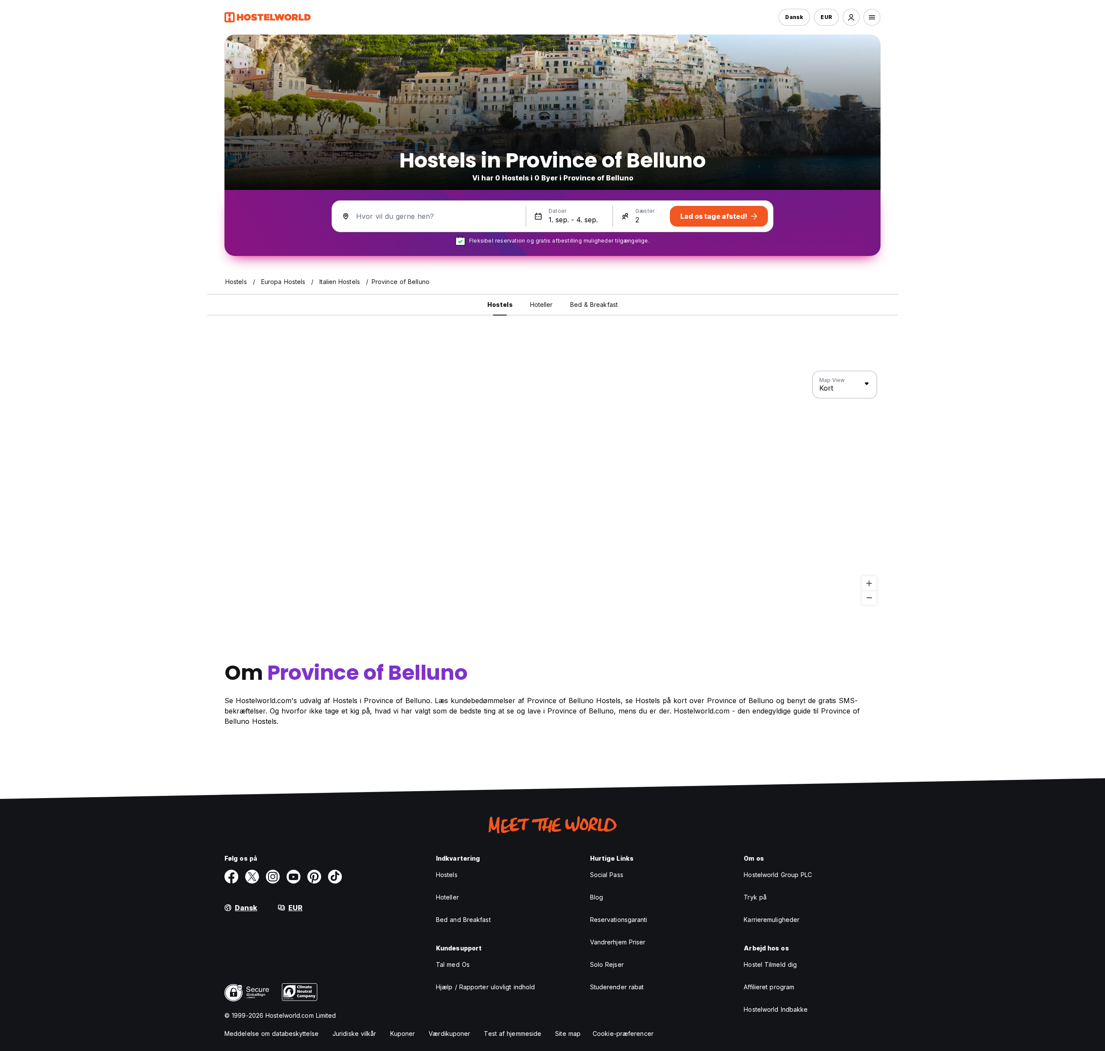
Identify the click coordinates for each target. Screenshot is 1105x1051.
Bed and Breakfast (463, 919)
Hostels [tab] (500, 304)
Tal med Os (453, 964)
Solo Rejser (607, 964)
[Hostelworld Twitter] (252, 877)
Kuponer (402, 1033)
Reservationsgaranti (618, 919)
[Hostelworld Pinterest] (314, 877)
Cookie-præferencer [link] (623, 1033)
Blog (596, 897)
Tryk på (755, 897)
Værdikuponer (449, 1033)
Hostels (447, 874)
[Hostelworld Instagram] (273, 877)
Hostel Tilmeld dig (770, 964)
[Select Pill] (851, 17)
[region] (552, 488)
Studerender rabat (617, 987)
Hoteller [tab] (541, 304)
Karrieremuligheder (771, 919)
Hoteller (447, 897)
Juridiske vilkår (354, 1033)
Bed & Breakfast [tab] (594, 304)
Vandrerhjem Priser (618, 942)
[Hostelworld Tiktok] (335, 877)
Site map (568, 1033)
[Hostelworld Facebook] (231, 877)
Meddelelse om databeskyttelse (271, 1033)
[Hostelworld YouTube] (293, 877)
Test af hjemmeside (512, 1033)
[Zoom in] (869, 583)
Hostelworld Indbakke (776, 1009)
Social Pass (606, 874)
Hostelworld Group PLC (778, 874)
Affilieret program (769, 987)
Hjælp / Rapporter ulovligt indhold (485, 987)
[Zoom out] (869, 597)
